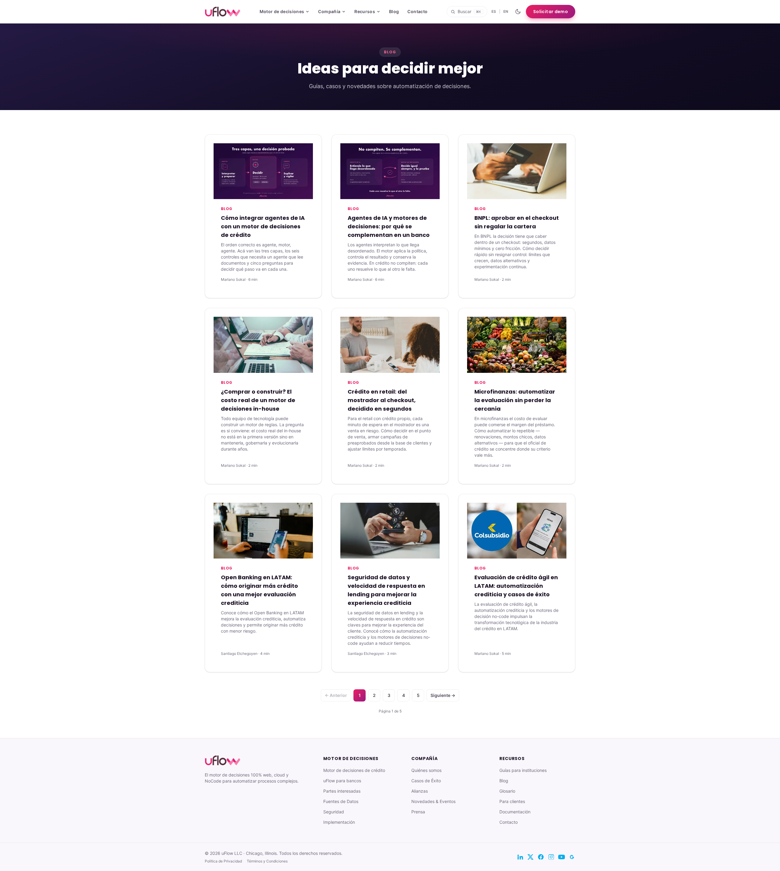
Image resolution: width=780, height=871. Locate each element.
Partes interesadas (341, 791)
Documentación (514, 811)
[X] (530, 857)
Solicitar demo (550, 12)
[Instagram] (551, 857)
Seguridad (333, 811)
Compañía (329, 11)
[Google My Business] (572, 857)
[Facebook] (540, 857)
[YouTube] (561, 857)
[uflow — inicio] (222, 11)
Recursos (364, 11)
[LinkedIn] (520, 857)
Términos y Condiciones (267, 861)
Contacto (417, 11)
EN (505, 11)
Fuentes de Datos (340, 801)
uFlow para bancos (342, 780)
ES (493, 11)
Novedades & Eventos (433, 801)
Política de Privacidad (223, 861)
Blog (394, 11)
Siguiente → (443, 695)
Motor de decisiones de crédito (354, 770)
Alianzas (419, 791)
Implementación (339, 822)
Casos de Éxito (426, 780)
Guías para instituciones (523, 770)
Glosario (507, 791)
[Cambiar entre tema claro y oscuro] (517, 11)
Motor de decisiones (282, 11)
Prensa (418, 811)
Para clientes (512, 801)
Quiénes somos (426, 770)
